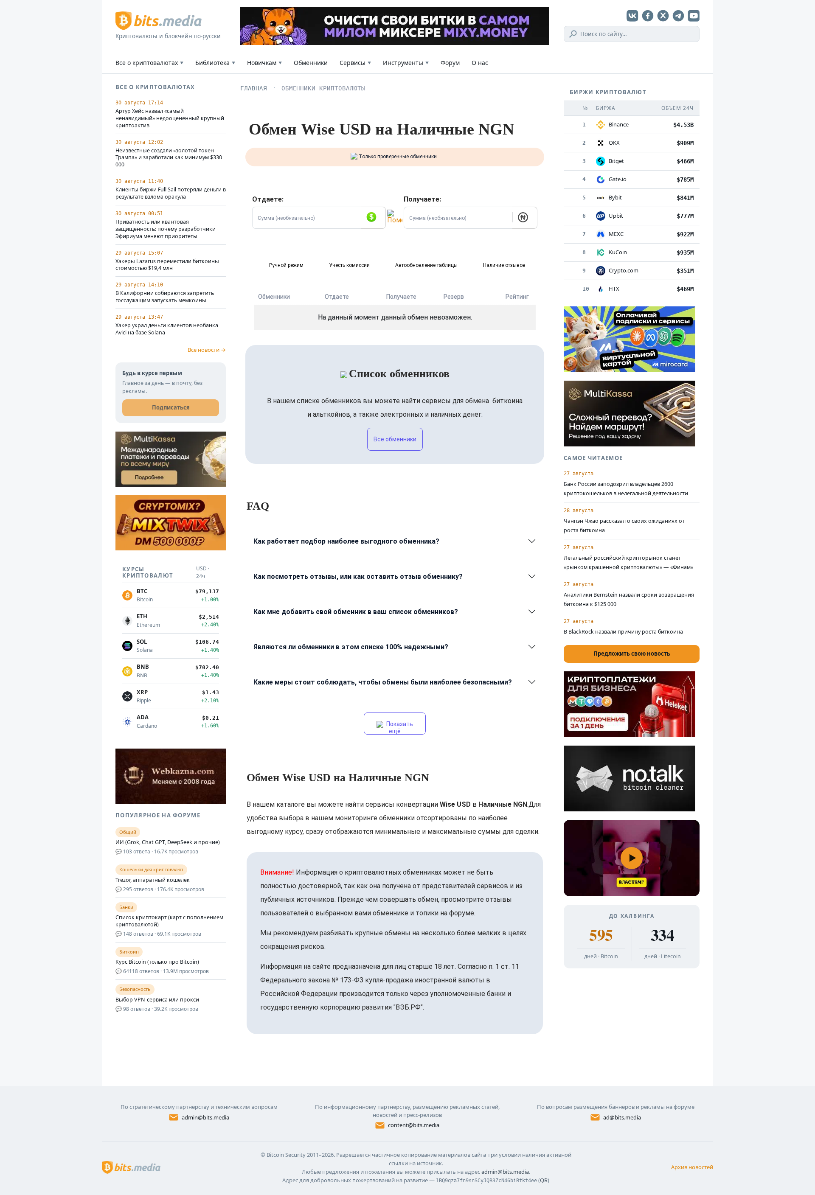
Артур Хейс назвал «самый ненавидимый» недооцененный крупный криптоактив (169, 118)
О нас (480, 63)
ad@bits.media (622, 1117)
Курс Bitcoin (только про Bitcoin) (157, 962)
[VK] (632, 16)
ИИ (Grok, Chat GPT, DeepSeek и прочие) (167, 842)
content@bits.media (413, 1125)
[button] (373, 218)
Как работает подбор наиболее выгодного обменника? (346, 541)
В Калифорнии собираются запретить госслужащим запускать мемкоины (164, 297)
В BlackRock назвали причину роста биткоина (623, 631)
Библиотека (215, 63)
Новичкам (264, 63)
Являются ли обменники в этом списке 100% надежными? (350, 647)
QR (544, 1180)
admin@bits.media (205, 1117)
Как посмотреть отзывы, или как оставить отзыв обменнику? (358, 576)
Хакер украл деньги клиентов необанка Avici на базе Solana (166, 329)
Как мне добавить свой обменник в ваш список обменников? (355, 612)
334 (662, 935)
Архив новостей (692, 1167)
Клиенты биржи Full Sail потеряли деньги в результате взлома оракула (170, 193)
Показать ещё (399, 728)
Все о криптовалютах (149, 63)
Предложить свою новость (631, 653)
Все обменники (395, 439)
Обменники (311, 63)
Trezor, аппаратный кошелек (152, 880)
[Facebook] (648, 16)
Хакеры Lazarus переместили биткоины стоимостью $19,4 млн (167, 265)
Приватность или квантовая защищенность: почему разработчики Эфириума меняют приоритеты (165, 229)
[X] (663, 16)
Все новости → (207, 349)
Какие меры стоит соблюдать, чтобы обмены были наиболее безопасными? (382, 682)
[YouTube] (694, 16)
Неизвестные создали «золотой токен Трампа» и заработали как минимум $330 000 (168, 157)
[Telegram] (678, 16)
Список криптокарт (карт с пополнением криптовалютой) (169, 921)
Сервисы (355, 63)
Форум (450, 63)
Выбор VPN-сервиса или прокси (157, 999)
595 (601, 935)
